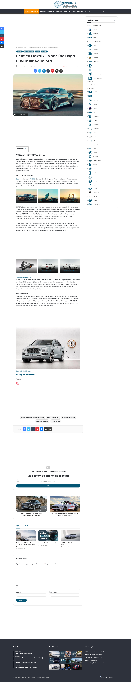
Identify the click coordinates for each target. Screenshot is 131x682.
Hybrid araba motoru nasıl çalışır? (94, 652)
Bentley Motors (42, 421)
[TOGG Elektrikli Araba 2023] (54, 660)
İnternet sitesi (53, 592)
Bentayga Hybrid (69, 417)
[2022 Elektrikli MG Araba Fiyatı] (70, 535)
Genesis (90, 81)
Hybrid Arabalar (77, 12)
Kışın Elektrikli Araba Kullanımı (93, 657)
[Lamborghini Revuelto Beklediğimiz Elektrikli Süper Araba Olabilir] (65, 667)
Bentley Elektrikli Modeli (26, 201)
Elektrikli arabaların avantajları (93, 654)
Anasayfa (20, 47)
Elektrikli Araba (21, 66)
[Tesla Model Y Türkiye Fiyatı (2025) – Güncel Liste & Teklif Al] (26, 535)
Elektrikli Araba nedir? (91, 660)
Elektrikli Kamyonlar (63, 12)
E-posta (18, 592)
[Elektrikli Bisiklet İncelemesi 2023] (65, 654)
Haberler (44, 51)
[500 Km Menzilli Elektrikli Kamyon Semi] (76, 661)
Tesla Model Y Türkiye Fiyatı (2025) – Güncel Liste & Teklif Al (25, 544)
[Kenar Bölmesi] (107, 11)
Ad (17, 585)
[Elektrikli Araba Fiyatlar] (65, 4)
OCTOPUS (31, 179)
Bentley (26, 47)
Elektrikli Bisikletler (47, 12)
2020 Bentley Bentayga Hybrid (33, 417)
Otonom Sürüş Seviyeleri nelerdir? (94, 663)
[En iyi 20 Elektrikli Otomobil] (48, 535)
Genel (37, 51)
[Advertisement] (48, 28)
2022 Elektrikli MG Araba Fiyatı (69, 543)
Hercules (91, 88)
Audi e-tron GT (53, 417)
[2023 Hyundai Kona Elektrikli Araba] (76, 654)
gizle (26, 148)
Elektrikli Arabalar (31, 11)
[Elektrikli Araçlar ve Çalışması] (76, 667)
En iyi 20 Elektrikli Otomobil (47, 543)
